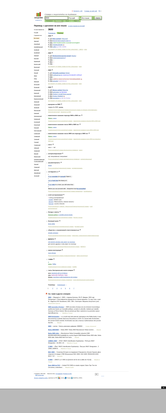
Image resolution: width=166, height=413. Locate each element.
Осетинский (37, 122)
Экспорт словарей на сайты (41, 377)
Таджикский (37, 136)
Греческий (36, 70)
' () (62, 94)
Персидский (37, 124)
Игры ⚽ (76, 21)
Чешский (36, 164)
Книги (67, 21)
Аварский (36, 41)
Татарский (36, 139)
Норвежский (37, 119)
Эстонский (36, 175)
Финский (36, 153)
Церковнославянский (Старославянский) (39, 160)
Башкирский (37, 61)
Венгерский (37, 67)
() (73, 56)
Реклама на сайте (67, 373)
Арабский (36, 55)
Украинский (37, 150)
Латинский (36, 101)
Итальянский (37, 90)
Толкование (52, 33)
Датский (36, 72)
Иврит (35, 75)
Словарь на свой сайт (90, 11)
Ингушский (36, 84)
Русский (36, 32)
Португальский (37, 130)
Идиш (35, 78)
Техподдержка (59, 373)
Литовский (36, 107)
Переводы (58, 21)
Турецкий (36, 142)
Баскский (36, 58)
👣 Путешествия (39, 375)
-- (65, 191)
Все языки (36, 38)
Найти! (98, 18)
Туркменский (37, 145)
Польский (36, 127)
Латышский (37, 104)
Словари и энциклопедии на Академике (60, 14)
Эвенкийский (37, 173)
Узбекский (36, 148)
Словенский (37, 133)
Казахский (36, 93)
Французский (37, 156)
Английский (37, 52)
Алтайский (36, 49)
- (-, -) (68, 206)
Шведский (36, 170)
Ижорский (36, 81)
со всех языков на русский (76, 26)
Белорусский (37, 64)
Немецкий (36, 113)
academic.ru (38, 20)
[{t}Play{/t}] (52, 35)
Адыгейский (37, 44)
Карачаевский (37, 96)
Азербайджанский (38, 47)
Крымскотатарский (38, 98)
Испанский (36, 87)
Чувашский (36, 167)
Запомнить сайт (78, 11)
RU (99, 11)
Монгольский (37, 110)
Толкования (49, 21)
